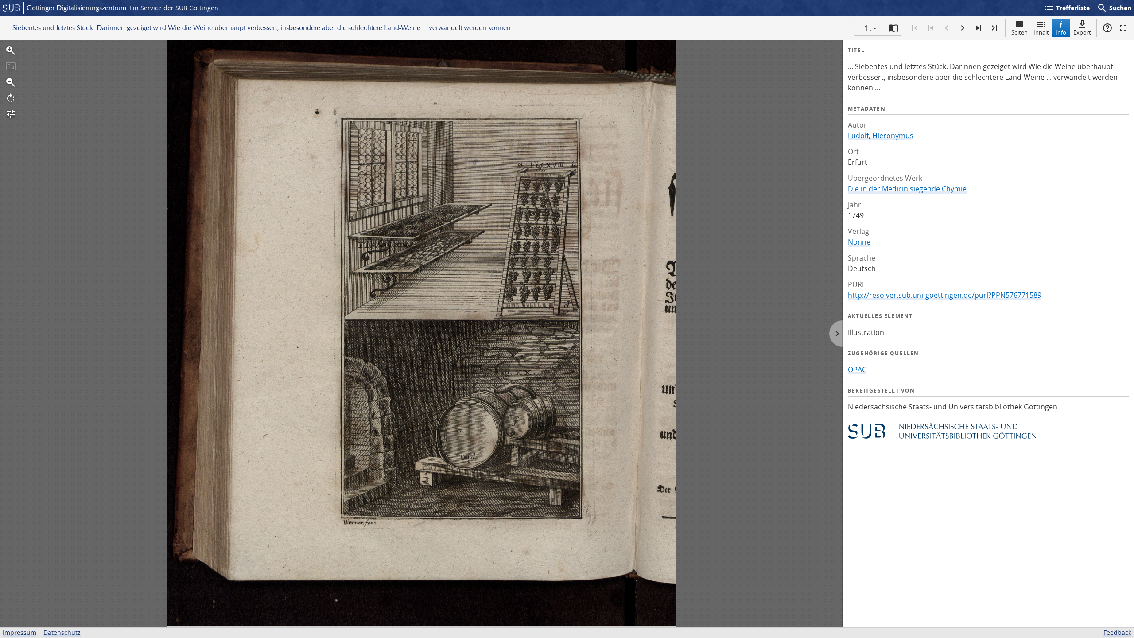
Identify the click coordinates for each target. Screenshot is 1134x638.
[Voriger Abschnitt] (931, 28)
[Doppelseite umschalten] (893, 28)
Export (1082, 32)
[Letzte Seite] (994, 28)
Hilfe (1107, 28)
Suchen (1114, 8)
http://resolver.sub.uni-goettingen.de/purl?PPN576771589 (944, 295)
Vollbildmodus (1123, 28)
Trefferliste (1067, 8)
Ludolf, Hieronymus (880, 135)
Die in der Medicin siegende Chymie (907, 189)
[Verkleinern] (11, 82)
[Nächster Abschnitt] (978, 28)
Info (1061, 32)
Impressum (19, 632)
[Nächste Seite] (963, 28)
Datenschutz (62, 632)
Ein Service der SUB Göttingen (173, 8)
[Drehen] (11, 98)
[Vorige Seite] (947, 28)
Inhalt (1041, 32)
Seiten (1019, 32)
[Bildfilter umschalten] (11, 114)
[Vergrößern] (11, 50)
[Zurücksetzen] (11, 66)
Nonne (859, 242)
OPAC (857, 369)
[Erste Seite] (915, 28)
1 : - (870, 28)
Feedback (1117, 632)
